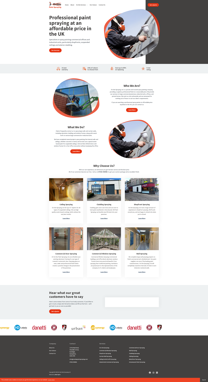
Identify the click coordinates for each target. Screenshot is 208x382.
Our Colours (93, 5)
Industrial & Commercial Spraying (109, 362)
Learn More (131, 110)
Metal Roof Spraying (135, 359)
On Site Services (81, 5)
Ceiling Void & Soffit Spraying (107, 359)
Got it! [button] (204, 380)
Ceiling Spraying (133, 356)
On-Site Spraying (104, 348)
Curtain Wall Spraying (105, 356)
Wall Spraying (133, 350)
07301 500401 (73, 362)
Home (67, 5)
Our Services (55, 50)
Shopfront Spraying (105, 353)
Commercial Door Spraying (137, 348)
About (72, 5)
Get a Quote (153, 5)
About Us (51, 348)
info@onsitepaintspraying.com (79, 359)
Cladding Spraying (134, 353)
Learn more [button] (51, 380)
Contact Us (102, 5)
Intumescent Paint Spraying (137, 362)
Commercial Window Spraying (108, 350)
